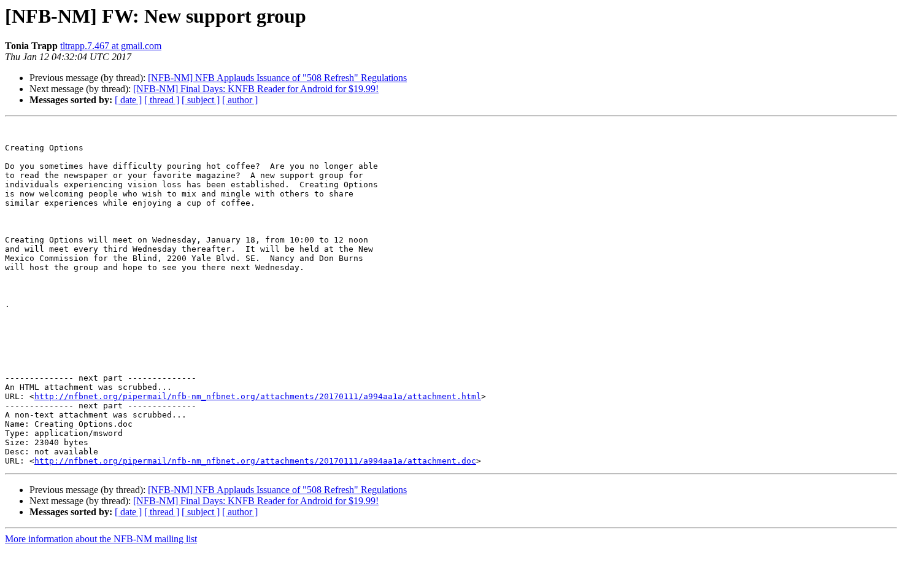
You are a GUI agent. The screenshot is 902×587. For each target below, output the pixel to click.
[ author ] (240, 100)
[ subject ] (201, 100)
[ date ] (128, 100)
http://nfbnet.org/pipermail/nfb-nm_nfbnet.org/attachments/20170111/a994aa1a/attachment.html (257, 396)
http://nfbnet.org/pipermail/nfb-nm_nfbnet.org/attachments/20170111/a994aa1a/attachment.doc (255, 460)
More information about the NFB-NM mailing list (101, 539)
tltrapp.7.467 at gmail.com (110, 46)
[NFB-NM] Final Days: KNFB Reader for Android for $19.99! (256, 89)
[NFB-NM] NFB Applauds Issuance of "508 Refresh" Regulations (277, 77)
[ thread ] (161, 100)
